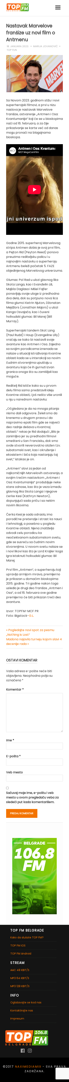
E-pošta (13, 756)
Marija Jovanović (45, 46)
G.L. (31, 615)
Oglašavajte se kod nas (25, 1002)
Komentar (15, 689)
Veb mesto (14, 772)
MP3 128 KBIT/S (20, 986)
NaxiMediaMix (28, 1066)
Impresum (17, 1018)
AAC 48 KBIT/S (19, 970)
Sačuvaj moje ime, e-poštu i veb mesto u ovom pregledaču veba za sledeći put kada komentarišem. (32, 797)
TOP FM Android (20, 953)
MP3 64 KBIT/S (19, 978)
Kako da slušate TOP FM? (27, 937)
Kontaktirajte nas (21, 1010)
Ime (10, 740)
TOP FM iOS (17, 945)
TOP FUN (12, 50)
